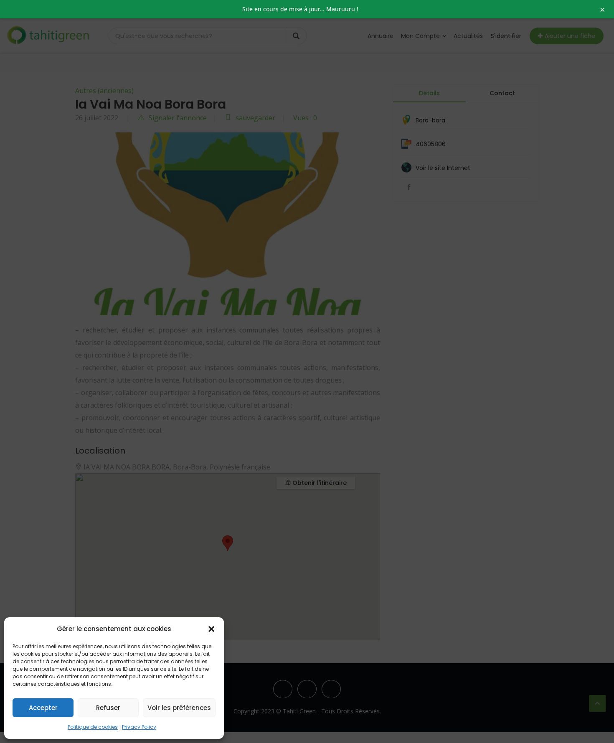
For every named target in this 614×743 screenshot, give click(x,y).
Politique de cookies (93, 726)
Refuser (108, 707)
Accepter (43, 707)
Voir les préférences (179, 707)
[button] (211, 629)
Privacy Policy (139, 726)
